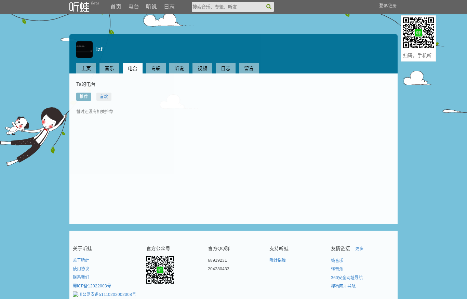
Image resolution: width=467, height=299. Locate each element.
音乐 (109, 68)
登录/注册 (388, 5)
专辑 (156, 68)
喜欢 (104, 96)
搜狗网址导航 (343, 286)
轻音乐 (337, 269)
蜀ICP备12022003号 (92, 286)
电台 (133, 7)
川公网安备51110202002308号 (107, 294)
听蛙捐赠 (277, 260)
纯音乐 (337, 260)
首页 (115, 7)
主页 (86, 68)
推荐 (84, 96)
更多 (359, 248)
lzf (98, 48)
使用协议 (81, 269)
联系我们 (81, 277)
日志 (169, 7)
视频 (202, 68)
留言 (249, 68)
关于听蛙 (81, 260)
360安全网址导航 (347, 277)
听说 (151, 7)
